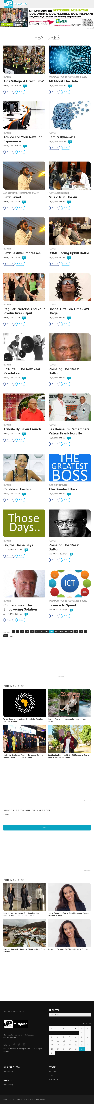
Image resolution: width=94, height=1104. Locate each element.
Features (7, 77)
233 (76, 631)
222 (22, 631)
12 (64, 1041)
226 (41, 631)
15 (82, 1041)
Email (6, 815)
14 (76, 1041)
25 (58, 1049)
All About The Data (63, 81)
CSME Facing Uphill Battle (69, 253)
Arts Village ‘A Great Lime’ (23, 81)
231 (66, 631)
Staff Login (52, 1071)
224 (32, 631)
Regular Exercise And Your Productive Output (24, 311)
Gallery (35, 193)
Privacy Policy (8, 1084)
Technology (81, 77)
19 (64, 1045)
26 (64, 1049)
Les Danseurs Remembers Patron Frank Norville (69, 431)
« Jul (50, 1059)
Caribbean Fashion (18, 489)
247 (5, 636)
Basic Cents (54, 485)
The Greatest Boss (63, 489)
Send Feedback (54, 1079)
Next (11, 636)
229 (56, 631)
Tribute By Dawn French (22, 429)
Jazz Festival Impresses (22, 253)
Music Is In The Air (63, 197)
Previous (6, 632)
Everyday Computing (58, 77)
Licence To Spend (62, 605)
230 (61, 631)
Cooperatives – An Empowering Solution (20, 607)
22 (82, 1045)
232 (71, 631)
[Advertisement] (47, 660)
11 (58, 1041)
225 (37, 631)
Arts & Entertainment (12, 193)
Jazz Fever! (12, 197)
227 (46, 631)
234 (81, 631)
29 (82, 1049)
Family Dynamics (62, 137)
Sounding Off (63, 193)
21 (76, 1045)
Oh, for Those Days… (19, 545)
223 (27, 631)
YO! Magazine (8, 1071)
